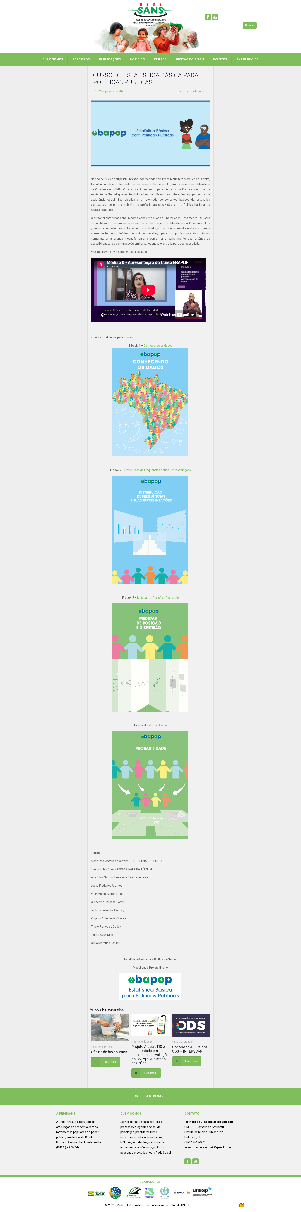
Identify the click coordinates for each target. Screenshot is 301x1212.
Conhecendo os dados (158, 345)
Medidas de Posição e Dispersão (158, 597)
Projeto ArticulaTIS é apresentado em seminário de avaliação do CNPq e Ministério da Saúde (149, 1054)
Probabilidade (158, 725)
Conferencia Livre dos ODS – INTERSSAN (190, 1049)
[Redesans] (150, 14)
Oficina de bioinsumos (109, 1052)
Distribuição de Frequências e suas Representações (157, 470)
